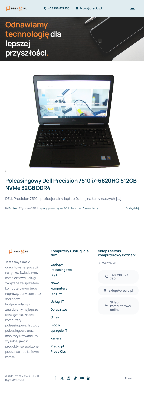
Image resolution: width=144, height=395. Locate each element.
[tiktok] (75, 378)
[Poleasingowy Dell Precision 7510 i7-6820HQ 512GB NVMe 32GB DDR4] (72, 121)
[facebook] (55, 378)
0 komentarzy (90, 208)
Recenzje (76, 208)
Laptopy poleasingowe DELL (53, 208)
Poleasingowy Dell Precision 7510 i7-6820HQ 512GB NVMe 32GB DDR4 (71, 184)
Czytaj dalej (132, 208)
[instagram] (68, 378)
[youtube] (82, 378)
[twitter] (62, 378)
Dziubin (12, 208)
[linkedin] (88, 378)
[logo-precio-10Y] (16, 6)
